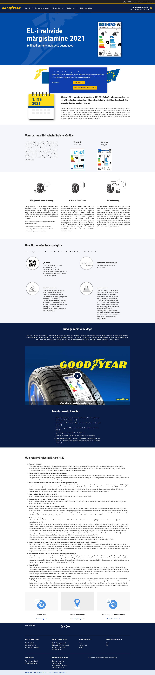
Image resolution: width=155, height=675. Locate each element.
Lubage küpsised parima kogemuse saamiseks (85, 87)
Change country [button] (136, 2)
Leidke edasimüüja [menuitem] (86, 8)
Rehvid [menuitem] (27, 8)
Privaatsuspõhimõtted (85, 77)
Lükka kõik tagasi (79, 82)
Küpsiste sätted (55, 82)
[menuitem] (124, 2)
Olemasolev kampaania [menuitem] (42, 8)
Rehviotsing (40, 619)
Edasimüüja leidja (76, 619)
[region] (78, 80)
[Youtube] (68, 626)
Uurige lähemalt (112, 619)
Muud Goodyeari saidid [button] (148, 2)
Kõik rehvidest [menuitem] (56, 8)
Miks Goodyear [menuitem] (70, 8)
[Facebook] (63, 626)
